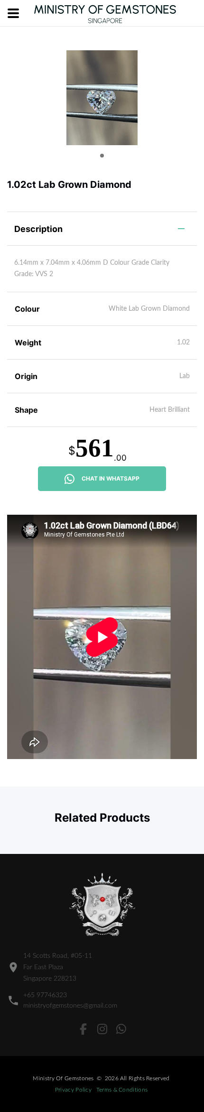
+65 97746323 (45, 995)
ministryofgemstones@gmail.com (70, 1005)
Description (38, 229)
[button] (102, 156)
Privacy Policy (73, 1090)
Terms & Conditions (122, 1090)
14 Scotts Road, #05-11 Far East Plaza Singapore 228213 (57, 967)
